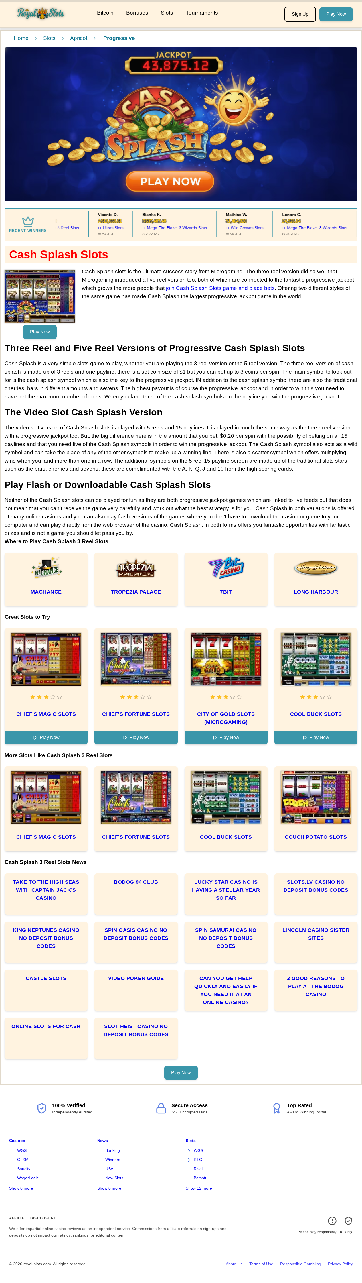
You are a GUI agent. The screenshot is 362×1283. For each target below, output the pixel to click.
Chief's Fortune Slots (136, 714)
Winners (112, 1159)
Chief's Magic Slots (46, 714)
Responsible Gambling (300, 1264)
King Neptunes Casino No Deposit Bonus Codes (46, 938)
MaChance (46, 592)
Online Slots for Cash (45, 1026)
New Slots (114, 1178)
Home (21, 38)
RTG (198, 1159)
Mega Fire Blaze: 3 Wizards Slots (165, 227)
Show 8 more (21, 1188)
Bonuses (137, 13)
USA (109, 1168)
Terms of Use (261, 1264)
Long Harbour (316, 592)
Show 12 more (199, 1188)
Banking (112, 1150)
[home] (47, 22)
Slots (167, 13)
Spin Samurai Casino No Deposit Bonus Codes (226, 938)
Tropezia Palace (136, 592)
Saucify (23, 1168)
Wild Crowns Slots (235, 227)
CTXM (23, 1159)
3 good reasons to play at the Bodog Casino (316, 986)
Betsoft (200, 1178)
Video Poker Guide (136, 978)
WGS (22, 1150)
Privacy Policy (340, 1264)
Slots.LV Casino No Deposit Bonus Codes (316, 886)
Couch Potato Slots (316, 837)
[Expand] (189, 1150)
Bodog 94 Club (136, 882)
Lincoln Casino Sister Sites (315, 934)
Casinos (17, 1140)
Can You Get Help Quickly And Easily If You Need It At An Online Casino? (225, 990)
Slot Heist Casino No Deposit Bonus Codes (136, 1030)
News (102, 1140)
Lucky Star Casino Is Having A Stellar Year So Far (226, 890)
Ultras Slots (101, 227)
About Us (234, 1264)
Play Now (336, 14)
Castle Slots (46, 978)
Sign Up (300, 14)
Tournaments (202, 13)
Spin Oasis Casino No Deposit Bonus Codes (136, 934)
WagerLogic (28, 1178)
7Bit (226, 592)
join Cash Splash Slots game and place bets (220, 288)
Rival (198, 1168)
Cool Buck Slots (316, 714)
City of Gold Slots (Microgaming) (226, 718)
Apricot (78, 38)
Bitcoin (105, 13)
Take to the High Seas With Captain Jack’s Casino (46, 890)
